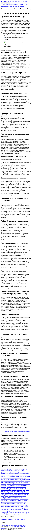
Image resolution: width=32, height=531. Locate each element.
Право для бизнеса (16, 6)
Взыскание (4, 4)
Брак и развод (12, 519)
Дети (22, 6)
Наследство (7, 6)
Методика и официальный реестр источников (17, 431)
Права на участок (19, 4)
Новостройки (10, 4)
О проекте (13, 526)
